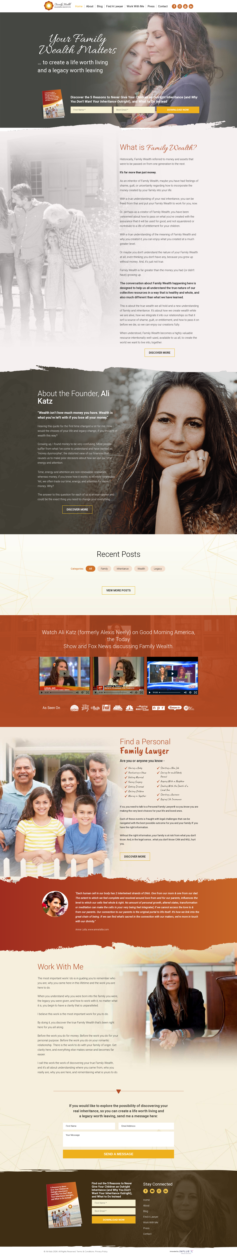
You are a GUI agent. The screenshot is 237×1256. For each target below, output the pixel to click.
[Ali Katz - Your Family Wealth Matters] (57, 9)
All (90, 568)
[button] (160, 353)
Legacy (158, 568)
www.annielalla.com (98, 929)
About (146, 1205)
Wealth (141, 568)
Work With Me (150, 1222)
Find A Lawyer (150, 1216)
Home (146, 1199)
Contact (147, 1233)
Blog (145, 1211)
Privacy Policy (101, 1251)
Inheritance (123, 568)
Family (104, 568)
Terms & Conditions (85, 1251)
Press (146, 1228)
